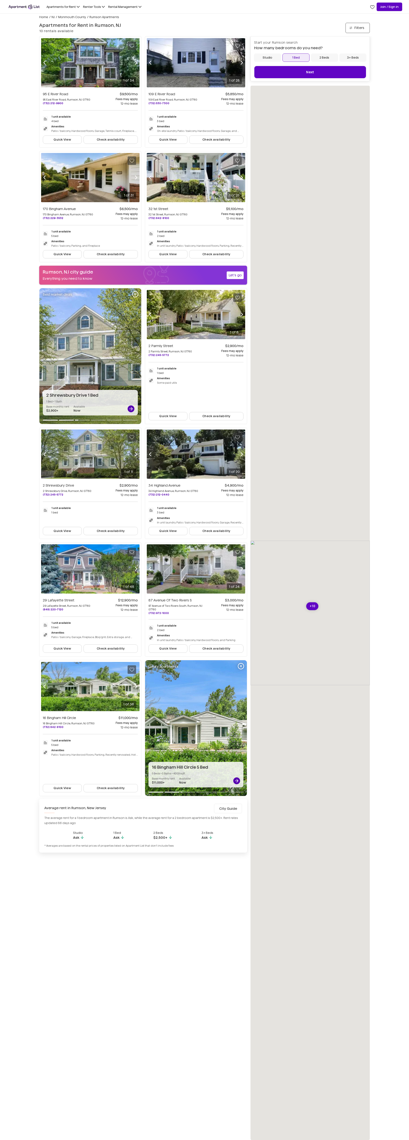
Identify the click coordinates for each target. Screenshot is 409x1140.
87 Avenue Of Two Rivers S (170, 600)
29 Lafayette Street (58, 600)
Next (310, 72)
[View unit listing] (131, 408)
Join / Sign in (389, 7)
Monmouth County (72, 17)
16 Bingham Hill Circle (59, 718)
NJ (53, 17)
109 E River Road (161, 94)
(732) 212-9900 (53, 103)
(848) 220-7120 (53, 609)
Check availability (111, 139)
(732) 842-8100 (158, 218)
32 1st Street (158, 209)
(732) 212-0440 (158, 494)
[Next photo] (136, 62)
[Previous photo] (44, 62)
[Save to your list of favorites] (132, 46)
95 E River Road (55, 94)
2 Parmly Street (160, 346)
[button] (312, 606)
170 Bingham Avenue (59, 209)
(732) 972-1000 (158, 613)
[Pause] (135, 294)
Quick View (62, 139)
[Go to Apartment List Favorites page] (372, 6)
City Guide (228, 808)
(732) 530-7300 (158, 103)
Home (43, 17)
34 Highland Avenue (164, 485)
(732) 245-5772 (158, 355)
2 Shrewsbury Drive (58, 485)
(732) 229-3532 (53, 218)
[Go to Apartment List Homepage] (24, 7)
